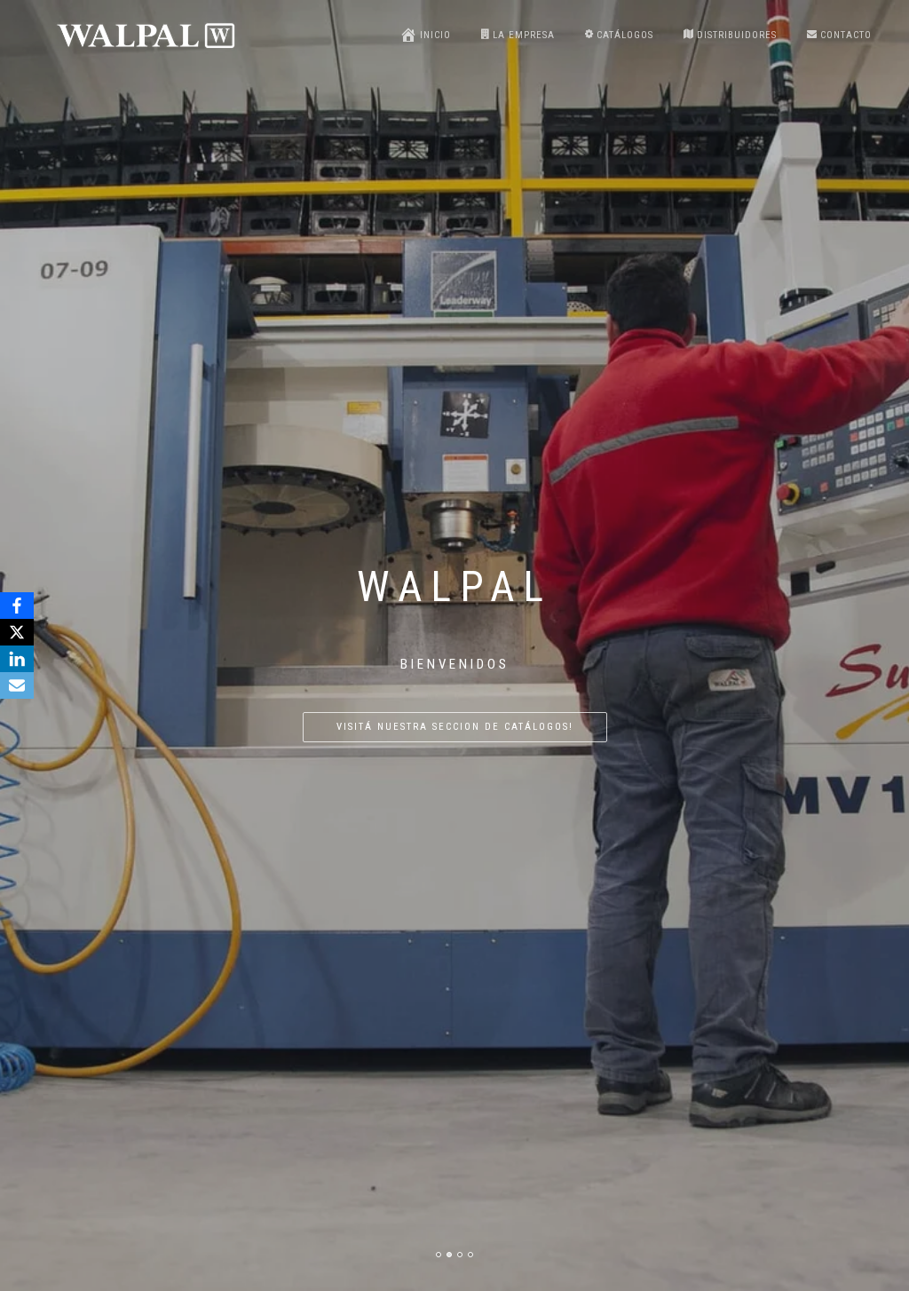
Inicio (435, 35)
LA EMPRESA (524, 35)
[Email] (17, 685)
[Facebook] (17, 605)
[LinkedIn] (17, 659)
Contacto (846, 35)
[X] (17, 632)
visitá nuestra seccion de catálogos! (454, 727)
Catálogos (625, 35)
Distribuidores (737, 35)
